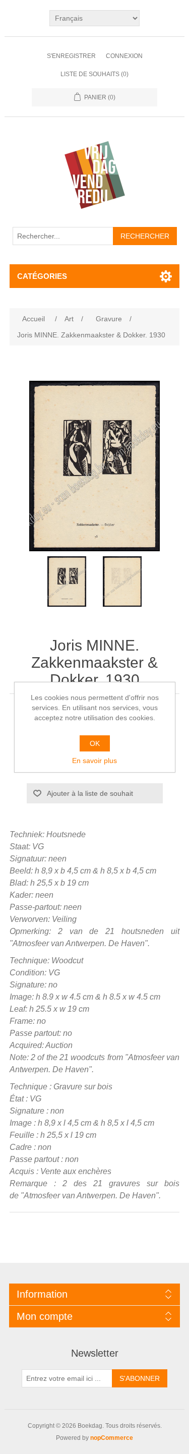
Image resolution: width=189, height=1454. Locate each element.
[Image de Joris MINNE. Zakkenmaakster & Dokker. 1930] (67, 581)
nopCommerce (111, 1437)
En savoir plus (94, 761)
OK (95, 743)
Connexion (124, 56)
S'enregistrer (71, 56)
